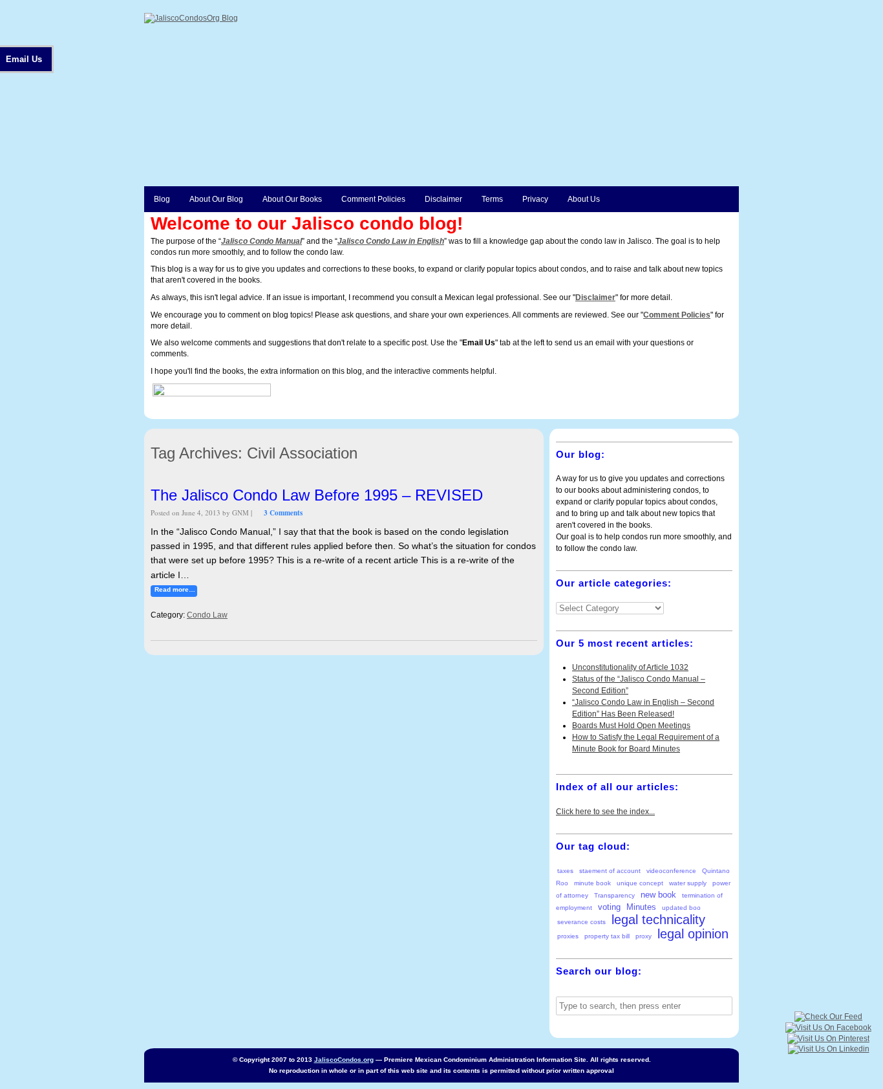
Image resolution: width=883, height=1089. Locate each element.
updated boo (681, 907)
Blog (162, 199)
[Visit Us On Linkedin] (828, 1048)
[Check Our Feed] (828, 1016)
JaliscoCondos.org (344, 1059)
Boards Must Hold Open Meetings (631, 725)
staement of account (610, 870)
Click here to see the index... (605, 811)
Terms (492, 199)
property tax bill (607, 936)
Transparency (614, 895)
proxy (643, 936)
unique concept (640, 883)
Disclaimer (443, 199)
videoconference (671, 870)
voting (609, 907)
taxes (565, 870)
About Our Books (292, 199)
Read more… (174, 589)
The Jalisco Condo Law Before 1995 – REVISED (317, 495)
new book (658, 895)
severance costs (581, 921)
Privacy (535, 199)
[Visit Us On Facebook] (828, 1027)
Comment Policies (373, 199)
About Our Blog (216, 199)
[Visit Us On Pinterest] (828, 1038)
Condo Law (207, 615)
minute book (592, 883)
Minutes (641, 907)
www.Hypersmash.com (313, 393)
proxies (568, 936)
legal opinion (693, 934)
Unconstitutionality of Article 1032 (630, 667)
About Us (584, 199)
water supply (688, 883)
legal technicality (658, 919)
